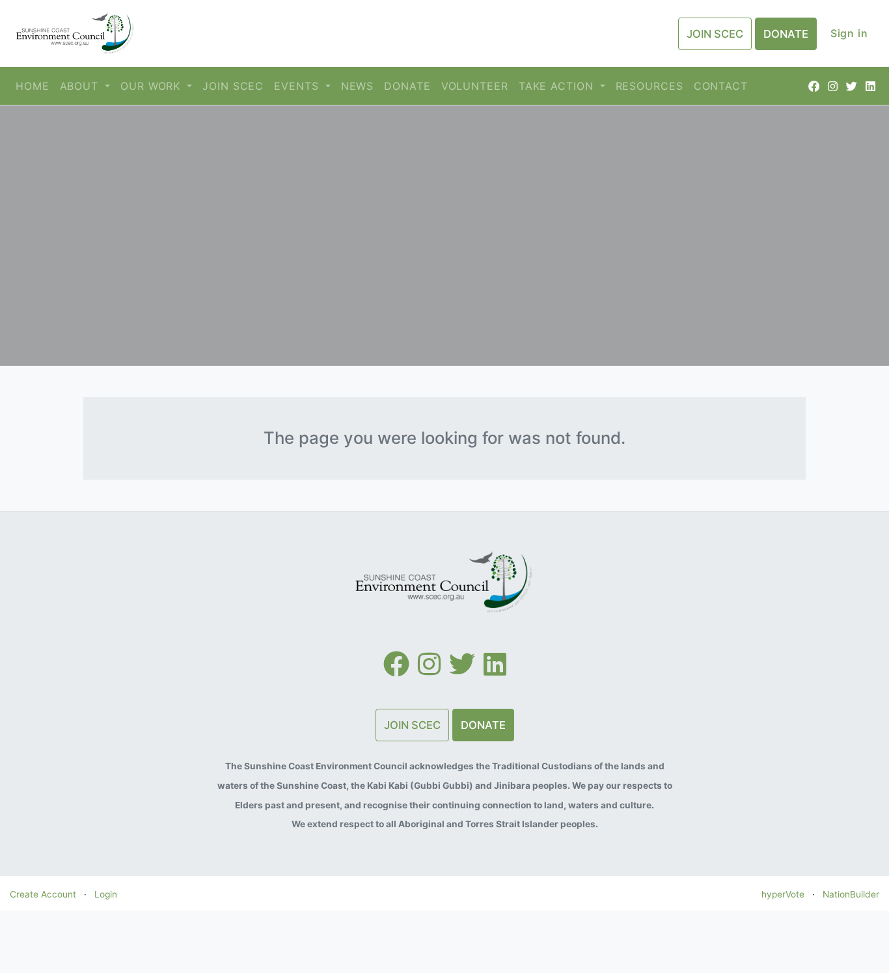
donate (407, 85)
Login (105, 894)
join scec (233, 85)
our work (152, 85)
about (81, 85)
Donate (785, 33)
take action (558, 85)
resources (649, 85)
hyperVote (782, 894)
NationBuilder (851, 894)
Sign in (849, 33)
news (357, 85)
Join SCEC (715, 33)
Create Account (43, 894)
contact (721, 85)
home (32, 85)
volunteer (474, 85)
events (298, 85)
